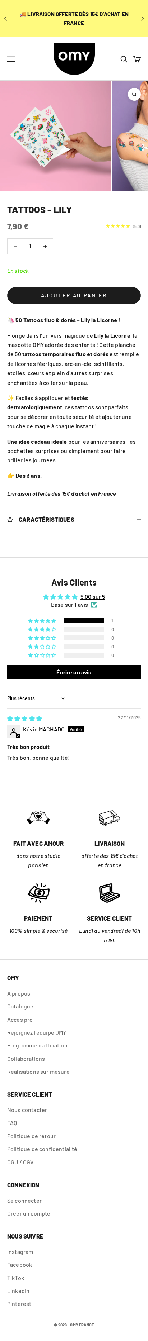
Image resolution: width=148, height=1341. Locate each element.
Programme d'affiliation (37, 1045)
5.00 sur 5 (92, 596)
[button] (42, 620)
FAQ (12, 1122)
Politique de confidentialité (42, 1148)
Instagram (20, 1251)
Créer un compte (28, 1213)
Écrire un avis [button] (73, 672)
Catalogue (20, 1006)
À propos (18, 993)
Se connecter (24, 1200)
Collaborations (26, 1058)
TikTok (15, 1277)
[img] (24, 718)
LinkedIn (18, 1290)
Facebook (19, 1264)
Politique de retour (31, 1135)
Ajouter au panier (74, 295)
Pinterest (19, 1303)
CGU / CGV (20, 1162)
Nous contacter (27, 1109)
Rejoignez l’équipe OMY (36, 1032)
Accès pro (20, 1019)
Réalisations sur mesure (38, 1071)
